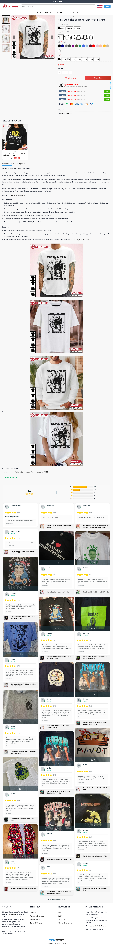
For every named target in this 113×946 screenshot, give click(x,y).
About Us (33, 912)
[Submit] (93, 6)
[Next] (52, 37)
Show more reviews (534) (56, 900)
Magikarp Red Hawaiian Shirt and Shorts (23, 888)
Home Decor (72, 12)
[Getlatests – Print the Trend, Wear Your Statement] (10, 6)
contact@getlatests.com (80, 239)
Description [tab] (7, 163)
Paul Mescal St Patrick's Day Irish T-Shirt (96, 592)
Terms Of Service (36, 923)
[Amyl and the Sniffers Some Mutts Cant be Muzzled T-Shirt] (15, 137)
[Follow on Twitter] (55, 1)
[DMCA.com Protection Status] (56, 940)
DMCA (60, 916)
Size (59, 55)
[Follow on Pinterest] (59, 1)
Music (75, 17)
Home (60, 17)
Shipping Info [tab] (19, 163)
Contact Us (61, 919)
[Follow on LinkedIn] (61, 1)
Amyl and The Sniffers (66, 113)
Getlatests (12, 914)
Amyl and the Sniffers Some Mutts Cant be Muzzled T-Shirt (15, 154)
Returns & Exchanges (37, 916)
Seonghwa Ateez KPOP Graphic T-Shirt (59, 859)
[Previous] (14, 37)
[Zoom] (14, 57)
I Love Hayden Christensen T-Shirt (58, 592)
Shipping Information (65, 923)
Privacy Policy (35, 919)
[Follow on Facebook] (52, 1)
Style (60, 32)
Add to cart (72, 78)
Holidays (49, 12)
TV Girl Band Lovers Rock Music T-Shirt (95, 856)
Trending (38, 12)
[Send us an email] (57, 1)
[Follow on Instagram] (53, 1)
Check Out (98, 78)
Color (60, 42)
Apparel (60, 12)
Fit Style (61, 24)
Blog (59, 912)
